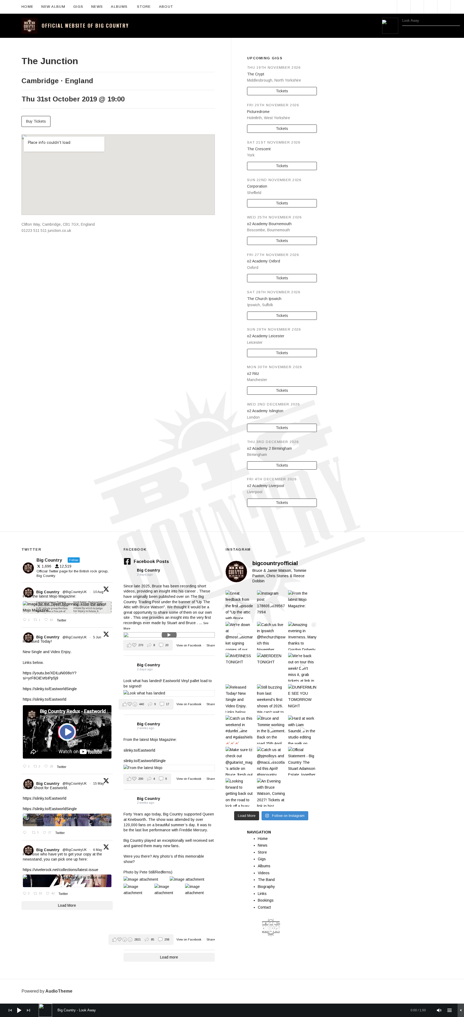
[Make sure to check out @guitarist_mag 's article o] (240, 761)
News (97, 7)
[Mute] (439, 1010)
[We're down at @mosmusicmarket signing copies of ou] (240, 636)
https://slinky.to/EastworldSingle (50, 689)
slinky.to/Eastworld (139, 750)
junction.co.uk (59, 230)
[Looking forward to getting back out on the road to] (240, 792)
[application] (421, 26)
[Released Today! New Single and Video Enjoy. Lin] (240, 698)
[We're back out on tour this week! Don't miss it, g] (302, 667)
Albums (122, 6)
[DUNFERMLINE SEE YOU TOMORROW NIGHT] (302, 698)
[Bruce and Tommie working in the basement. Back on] (271, 729)
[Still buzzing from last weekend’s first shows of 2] (271, 698)
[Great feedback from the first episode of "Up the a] (240, 604)
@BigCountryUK (75, 592)
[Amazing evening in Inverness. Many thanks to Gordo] (302, 636)
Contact (264, 907)
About (169, 6)
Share (210, 645)
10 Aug (98, 592)
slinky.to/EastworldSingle (145, 761)
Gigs (78, 7)
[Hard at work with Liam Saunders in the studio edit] (302, 729)
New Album (53, 7)
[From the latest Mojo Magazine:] (302, 604)
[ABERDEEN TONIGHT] (271, 667)
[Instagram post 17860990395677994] (271, 604)
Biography (266, 886)
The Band (266, 879)
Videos (264, 873)
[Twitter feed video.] (67, 732)
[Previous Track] (404, 31)
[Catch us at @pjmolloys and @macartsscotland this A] (271, 761)
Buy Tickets (36, 121)
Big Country (47, 592)
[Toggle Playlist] (457, 31)
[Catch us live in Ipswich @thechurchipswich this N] (271, 636)
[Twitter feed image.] (67, 607)
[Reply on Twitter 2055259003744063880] (26, 833)
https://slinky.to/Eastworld (44, 699)
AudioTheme (59, 991)
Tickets (282, 91)
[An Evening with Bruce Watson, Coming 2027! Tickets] (271, 792)
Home (27, 7)
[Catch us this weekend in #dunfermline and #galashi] (240, 729)
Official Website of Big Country (85, 25)
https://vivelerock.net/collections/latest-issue (60, 870)
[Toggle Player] (461, 1010)
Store (144, 7)
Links (262, 893)
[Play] (390, 26)
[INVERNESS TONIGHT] (240, 667)
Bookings (266, 900)
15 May (99, 783)
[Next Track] (412, 31)
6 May (98, 850)
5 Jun (97, 637)
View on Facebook (189, 645)
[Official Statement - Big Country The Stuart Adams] (302, 761)
